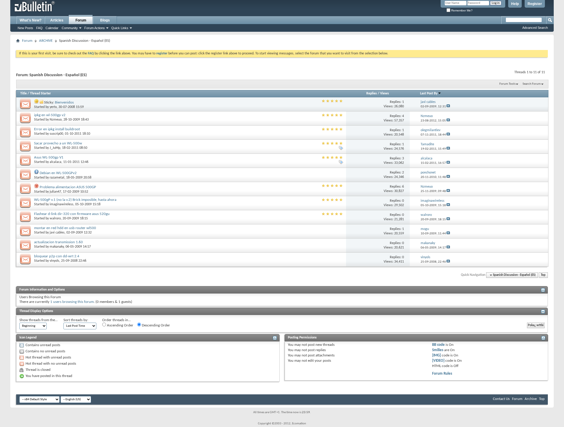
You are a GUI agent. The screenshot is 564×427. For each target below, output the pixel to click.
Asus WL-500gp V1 (48, 157)
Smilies (437, 350)
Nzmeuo (56, 119)
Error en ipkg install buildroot (57, 129)
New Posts (25, 28)
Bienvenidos (64, 102)
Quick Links (119, 28)
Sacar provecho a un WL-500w (58, 143)
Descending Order (155, 325)
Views (384, 93)
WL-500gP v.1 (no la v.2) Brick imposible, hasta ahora (75, 200)
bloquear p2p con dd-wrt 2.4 (56, 256)
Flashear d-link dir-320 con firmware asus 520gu (72, 214)
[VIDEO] (438, 361)
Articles (56, 20)
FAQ (39, 28)
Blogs (105, 20)
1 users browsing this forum (72, 302)
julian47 (55, 192)
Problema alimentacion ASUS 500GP (68, 187)
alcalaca (55, 162)
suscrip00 (56, 134)
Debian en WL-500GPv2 (58, 173)
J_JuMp (55, 148)
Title (23, 93)
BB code (438, 345)
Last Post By (429, 93)
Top (543, 275)
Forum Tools (507, 84)
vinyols (54, 261)
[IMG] (436, 355)
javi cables (57, 232)
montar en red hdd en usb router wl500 (65, 228)
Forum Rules (442, 374)
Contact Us (501, 399)
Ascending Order (119, 325)
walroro (55, 218)
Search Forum (532, 84)
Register (535, 4)
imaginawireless (61, 204)
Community (70, 28)
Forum (80, 20)
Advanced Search (535, 27)
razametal (57, 177)
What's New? (30, 20)
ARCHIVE (46, 41)
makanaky (57, 246)
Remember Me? (461, 10)
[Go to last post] (448, 106)
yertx (53, 107)
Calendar (52, 28)
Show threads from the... (38, 320)
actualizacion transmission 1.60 (58, 242)
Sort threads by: (75, 320)
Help (515, 4)
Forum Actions (94, 28)
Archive (531, 399)
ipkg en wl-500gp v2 (50, 115)
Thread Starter (40, 93)
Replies (371, 93)
